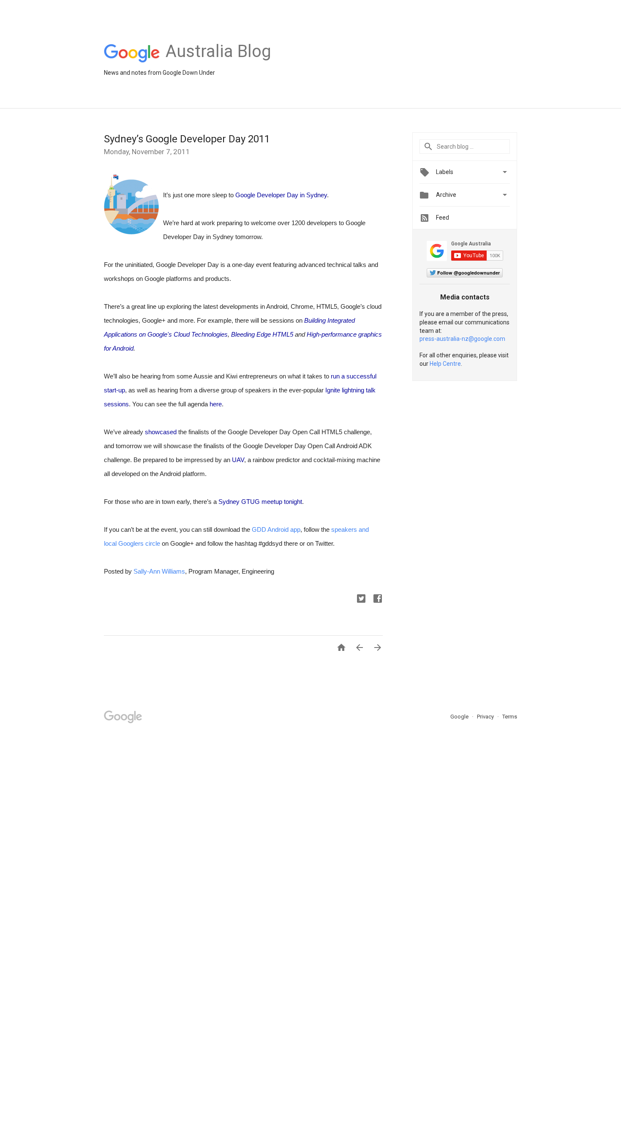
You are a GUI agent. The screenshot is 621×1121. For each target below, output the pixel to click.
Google (460, 716)
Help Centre (445, 363)
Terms (509, 716)
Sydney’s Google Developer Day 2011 (187, 139)
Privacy (486, 716)
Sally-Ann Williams (159, 571)
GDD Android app (276, 529)
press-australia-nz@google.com (462, 338)
